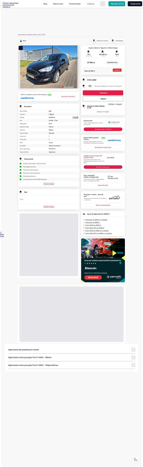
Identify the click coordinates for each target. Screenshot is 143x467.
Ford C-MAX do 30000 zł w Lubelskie (96, 230)
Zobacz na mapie (103, 112)
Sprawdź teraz (103, 185)
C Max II (51, 114)
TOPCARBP (91, 80)
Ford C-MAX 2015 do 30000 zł (94, 228)
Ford (39, 34)
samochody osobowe (32, 34)
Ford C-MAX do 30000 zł (93, 225)
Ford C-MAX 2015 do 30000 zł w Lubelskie (98, 233)
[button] (71, 349)
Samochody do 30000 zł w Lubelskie (96, 220)
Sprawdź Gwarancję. (103, 167)
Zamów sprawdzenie (103, 205)
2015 (50, 111)
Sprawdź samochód (68, 96)
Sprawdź (75, 117)
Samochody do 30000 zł (92, 222)
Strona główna (22, 34)
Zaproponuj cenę (112, 62)
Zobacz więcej (48, 184)
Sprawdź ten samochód (103, 147)
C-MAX (43, 34)
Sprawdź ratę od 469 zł (103, 129)
